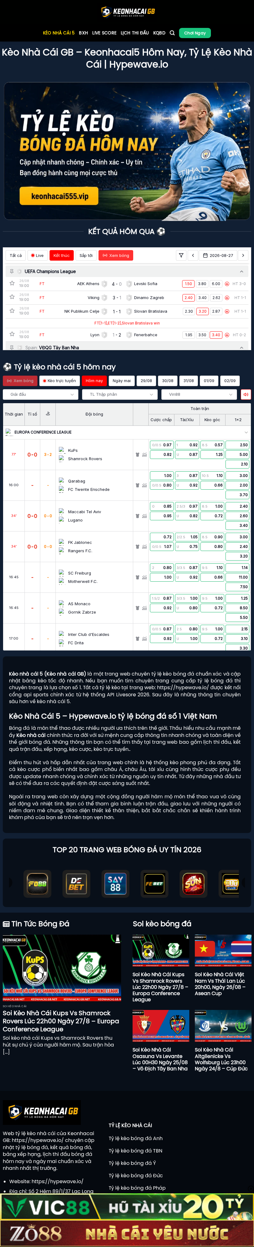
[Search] (172, 33)
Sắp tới (86, 255)
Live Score (104, 33)
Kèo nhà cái (31, 735)
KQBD (159, 33)
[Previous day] (193, 255)
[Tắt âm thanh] (246, 394)
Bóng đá (19, 728)
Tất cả (16, 255)
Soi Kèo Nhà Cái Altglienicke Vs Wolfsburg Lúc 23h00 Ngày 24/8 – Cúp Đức (221, 1059)
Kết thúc (62, 255)
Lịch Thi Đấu (135, 33)
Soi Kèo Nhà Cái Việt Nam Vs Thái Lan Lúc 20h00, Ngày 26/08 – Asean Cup (220, 983)
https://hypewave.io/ (183, 687)
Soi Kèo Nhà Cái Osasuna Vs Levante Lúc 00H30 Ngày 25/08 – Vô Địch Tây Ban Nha (160, 1059)
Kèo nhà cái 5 (59, 33)
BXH (83, 33)
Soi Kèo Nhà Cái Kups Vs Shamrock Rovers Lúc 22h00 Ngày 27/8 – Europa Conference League (61, 1021)
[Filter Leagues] (181, 255)
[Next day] (243, 255)
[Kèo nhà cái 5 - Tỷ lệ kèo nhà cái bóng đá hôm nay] (127, 12)
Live (40, 255)
